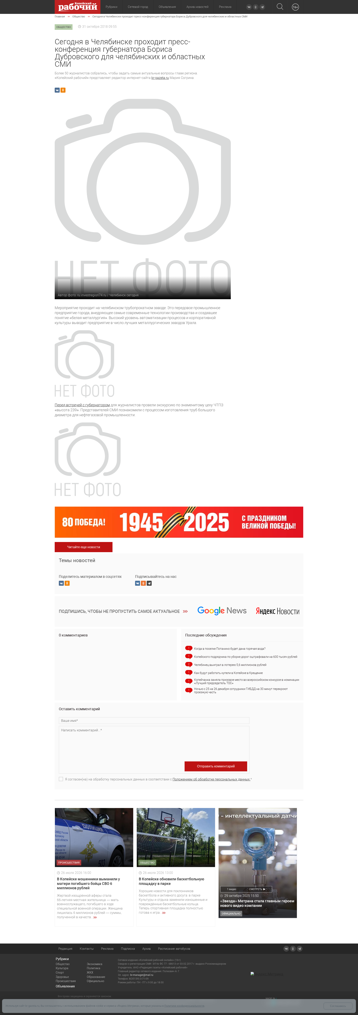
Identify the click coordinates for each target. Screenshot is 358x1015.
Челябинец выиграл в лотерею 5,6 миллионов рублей (230, 665)
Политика (93, 968)
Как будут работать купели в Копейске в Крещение (228, 673)
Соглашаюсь (338, 1006)
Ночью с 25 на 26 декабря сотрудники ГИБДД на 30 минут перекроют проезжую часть (241, 690)
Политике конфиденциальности (184, 1006)
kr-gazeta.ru (160, 78)
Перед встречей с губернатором (82, 405)
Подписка (128, 949)
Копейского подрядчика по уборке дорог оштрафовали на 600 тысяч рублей (245, 656)
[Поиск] (280, 7)
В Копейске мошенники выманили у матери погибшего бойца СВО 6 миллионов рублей (88, 883)
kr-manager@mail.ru (141, 975)
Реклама (225, 7)
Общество (63, 964)
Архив (146, 949)
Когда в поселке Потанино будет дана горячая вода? (229, 648)
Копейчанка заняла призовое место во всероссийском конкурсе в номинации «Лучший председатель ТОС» (246, 681)
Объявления (167, 7)
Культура (62, 968)
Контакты (87, 949)
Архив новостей (197, 7)
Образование (96, 977)
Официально (95, 981)
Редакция (65, 949)
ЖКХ (90, 972)
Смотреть (255, 889)
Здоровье (62, 977)
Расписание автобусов (174, 949)
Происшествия (66, 981)
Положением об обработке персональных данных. (211, 779)
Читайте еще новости (83, 547)
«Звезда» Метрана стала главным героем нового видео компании (257, 903)
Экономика (94, 964)
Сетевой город (138, 7)
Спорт (60, 972)
